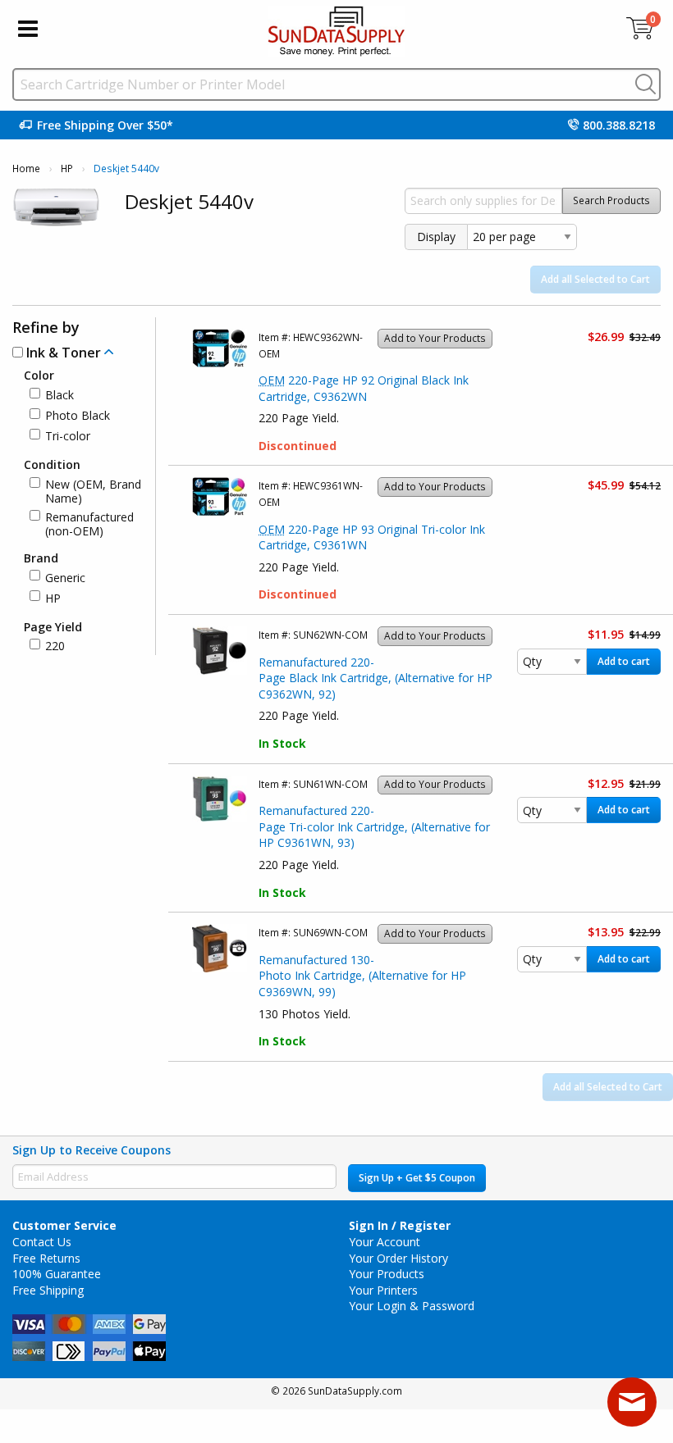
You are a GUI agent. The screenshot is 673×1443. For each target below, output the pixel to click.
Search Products (611, 200)
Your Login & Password (411, 1305)
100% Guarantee (56, 1273)
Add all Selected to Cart (595, 279)
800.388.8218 (619, 125)
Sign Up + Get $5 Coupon (417, 1178)
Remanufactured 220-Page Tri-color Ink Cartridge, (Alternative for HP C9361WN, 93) (374, 826)
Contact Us (41, 1242)
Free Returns (46, 1258)
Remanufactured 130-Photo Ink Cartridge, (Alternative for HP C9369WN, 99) (362, 975)
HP (67, 168)
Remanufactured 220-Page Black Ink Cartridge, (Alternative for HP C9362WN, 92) (375, 678)
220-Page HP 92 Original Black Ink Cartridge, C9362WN (364, 388)
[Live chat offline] (632, 1402)
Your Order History (398, 1258)
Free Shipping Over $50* (105, 125)
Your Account (384, 1242)
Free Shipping (48, 1290)
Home (26, 168)
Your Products (386, 1273)
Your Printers (383, 1290)
